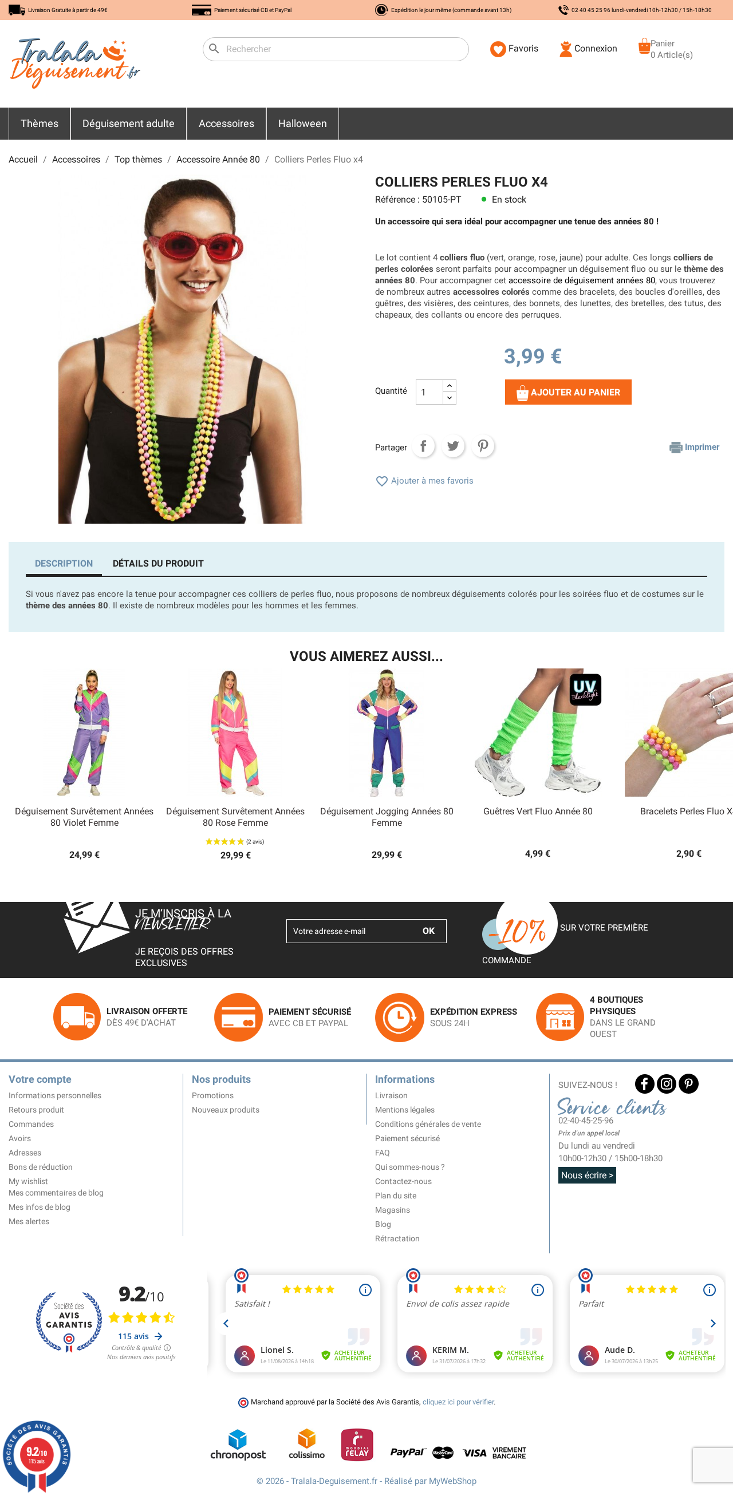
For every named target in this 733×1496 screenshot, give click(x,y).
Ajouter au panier (574, 392)
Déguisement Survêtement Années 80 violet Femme (84, 817)
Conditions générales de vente (428, 1124)
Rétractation (397, 1238)
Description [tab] (64, 563)
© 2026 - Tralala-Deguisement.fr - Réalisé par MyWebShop (366, 1481)
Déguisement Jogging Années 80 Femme (387, 817)
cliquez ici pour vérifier (458, 1402)
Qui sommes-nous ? (410, 1167)
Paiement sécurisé (407, 1138)
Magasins (392, 1209)
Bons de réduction (41, 1167)
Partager (423, 445)
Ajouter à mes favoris (424, 481)
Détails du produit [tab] (158, 563)
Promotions (213, 1095)
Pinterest (482, 445)
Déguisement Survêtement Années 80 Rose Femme (235, 817)
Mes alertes (29, 1221)
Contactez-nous (403, 1181)
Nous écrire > (587, 1175)
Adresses (25, 1152)
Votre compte (40, 1079)
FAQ (382, 1152)
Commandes (31, 1124)
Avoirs (20, 1138)
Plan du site (395, 1195)
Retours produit (36, 1109)
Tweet (453, 445)
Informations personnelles (55, 1095)
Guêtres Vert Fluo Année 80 (538, 811)
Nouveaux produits (225, 1109)
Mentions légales (405, 1109)
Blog (383, 1224)
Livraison (391, 1095)
